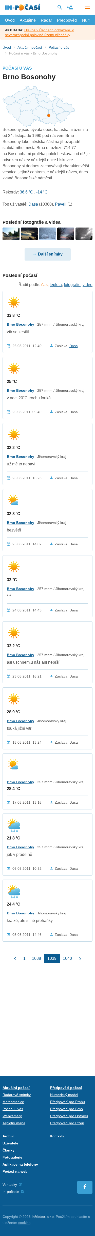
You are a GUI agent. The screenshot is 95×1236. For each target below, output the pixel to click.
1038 (36, 958)
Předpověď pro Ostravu (69, 1116)
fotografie (72, 285)
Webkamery (12, 1116)
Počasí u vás (59, 47)
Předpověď (67, 20)
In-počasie (11, 1192)
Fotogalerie (12, 1157)
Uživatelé (10, 1143)
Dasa (33, 204)
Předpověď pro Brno (66, 1109)
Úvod (10, 20)
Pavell (60, 204)
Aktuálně (28, 20)
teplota (56, 285)
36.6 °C (27, 192)
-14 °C (42, 192)
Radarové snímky (17, 1095)
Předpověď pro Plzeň (67, 1123)
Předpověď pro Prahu (67, 1102)
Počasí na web (15, 1171)
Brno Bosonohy (20, 324)
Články (8, 1150)
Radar (46, 20)
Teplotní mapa (14, 1123)
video (87, 285)
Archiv (8, 1136)
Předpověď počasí (66, 1088)
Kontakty (57, 1136)
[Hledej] (60, 7)
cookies (24, 1223)
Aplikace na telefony (20, 1164)
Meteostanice (13, 1102)
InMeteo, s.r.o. (43, 1217)
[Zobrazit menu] (87, 7)
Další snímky (50, 254)
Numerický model (64, 1095)
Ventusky (10, 1185)
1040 (67, 958)
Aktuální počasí (29, 47)
